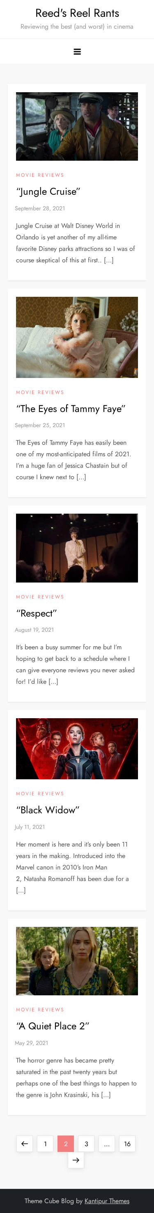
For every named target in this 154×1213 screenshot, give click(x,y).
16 (130, 1144)
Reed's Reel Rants (77, 13)
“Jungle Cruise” (48, 191)
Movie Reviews (40, 175)
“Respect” (36, 613)
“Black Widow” (48, 810)
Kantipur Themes (107, 1201)
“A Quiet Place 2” (53, 1026)
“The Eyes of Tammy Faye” (71, 408)
